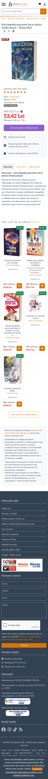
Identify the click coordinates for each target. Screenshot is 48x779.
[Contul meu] (44, 4)
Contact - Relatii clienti (11, 555)
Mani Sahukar (12, 393)
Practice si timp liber (16, 19)
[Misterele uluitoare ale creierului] (12, 242)
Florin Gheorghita (12, 265)
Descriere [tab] (8, 167)
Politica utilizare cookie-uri (13, 519)
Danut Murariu (35, 275)
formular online (21, 708)
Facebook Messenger (13, 659)
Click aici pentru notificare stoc (24, 128)
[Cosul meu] (39, 4)
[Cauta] (43, 11)
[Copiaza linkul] (13, 31)
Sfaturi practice (33, 19)
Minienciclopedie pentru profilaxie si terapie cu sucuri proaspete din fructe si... (12, 330)
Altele (43, 19)
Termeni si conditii (9, 514)
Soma (35, 222)
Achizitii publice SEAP (11, 550)
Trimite (23, 645)
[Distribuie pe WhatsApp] (9, 31)
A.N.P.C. (18, 696)
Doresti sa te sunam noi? (14, 667)
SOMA (13, 100)
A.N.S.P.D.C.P (39, 685)
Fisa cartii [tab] (21, 167)
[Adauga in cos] (19, 285)
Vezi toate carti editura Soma (24, 415)
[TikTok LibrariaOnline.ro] (15, 730)
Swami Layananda (35, 321)
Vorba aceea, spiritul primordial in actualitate (35, 263)
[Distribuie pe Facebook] (4, 31)
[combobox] (21, 11)
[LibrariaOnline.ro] (17, 4)
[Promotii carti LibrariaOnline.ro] (9, 730)
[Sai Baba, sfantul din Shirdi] (12, 370)
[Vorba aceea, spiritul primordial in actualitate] (35, 242)
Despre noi (6, 508)
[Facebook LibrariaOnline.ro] (4, 730)
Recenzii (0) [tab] (35, 167)
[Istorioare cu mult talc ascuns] (35, 302)
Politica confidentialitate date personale (18, 524)
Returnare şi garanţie (10, 534)
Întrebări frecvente (9, 545)
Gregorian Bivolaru (12, 338)
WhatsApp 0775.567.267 (15, 663)
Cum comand (7, 529)
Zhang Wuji (25, 27)
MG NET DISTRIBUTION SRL (27, 680)
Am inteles (37, 769)
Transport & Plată (9, 539)
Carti (3, 19)
